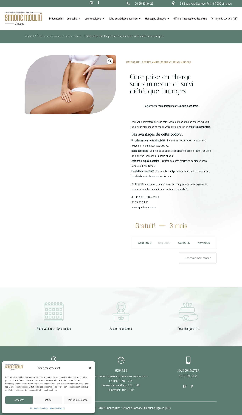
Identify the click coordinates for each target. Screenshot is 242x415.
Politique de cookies (39, 408)
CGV (168, 408)
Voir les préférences (78, 400)
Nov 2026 (204, 242)
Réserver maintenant (198, 258)
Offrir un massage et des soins (190, 18)
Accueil (29, 36)
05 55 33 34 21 (144, 3)
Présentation (56, 18)
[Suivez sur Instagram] (91, 3)
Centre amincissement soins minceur (60, 36)
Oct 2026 (184, 242)
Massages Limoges (155, 18)
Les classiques (93, 18)
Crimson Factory (132, 408)
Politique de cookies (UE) (224, 18)
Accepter (19, 400)
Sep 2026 (164, 242)
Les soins (72, 18)
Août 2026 (144, 242)
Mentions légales (57, 408)
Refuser (48, 400)
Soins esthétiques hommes (123, 18)
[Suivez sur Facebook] (98, 3)
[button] (89, 368)
